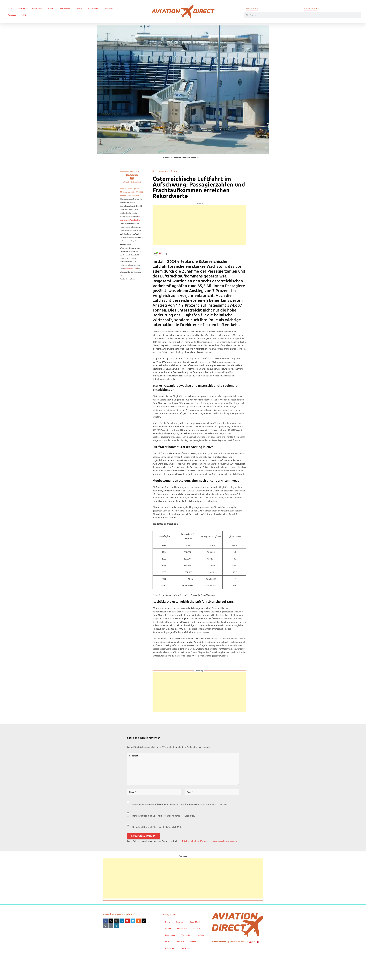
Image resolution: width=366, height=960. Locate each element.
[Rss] (138, 921)
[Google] (105, 925)
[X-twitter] (111, 921)
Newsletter (185, 948)
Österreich (22, 8)
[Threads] (144, 921)
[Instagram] (116, 921)
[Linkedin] (122, 921)
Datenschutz (170, 948)
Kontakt (193, 941)
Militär (24, 15)
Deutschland (37, 8)
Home (10, 8)
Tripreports (108, 8)
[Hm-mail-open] (111, 925)
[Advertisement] (199, 225)
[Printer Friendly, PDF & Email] (160, 253)
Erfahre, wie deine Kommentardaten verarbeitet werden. (209, 841)
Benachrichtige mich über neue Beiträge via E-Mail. (157, 827)
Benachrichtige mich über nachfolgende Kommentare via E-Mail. (163, 815)
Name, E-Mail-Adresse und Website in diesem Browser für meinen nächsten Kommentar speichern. (180, 804)
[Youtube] (127, 921)
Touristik (79, 8)
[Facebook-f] (105, 921)
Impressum (180, 941)
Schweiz (51, 8)
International (65, 8)
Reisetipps (12, 15)
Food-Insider (93, 8)
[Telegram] (133, 921)
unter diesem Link (130, 268)
